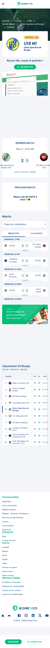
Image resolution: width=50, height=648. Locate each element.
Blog (4, 536)
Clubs (29, 21)
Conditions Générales (11, 582)
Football (18, 21)
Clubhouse (6, 530)
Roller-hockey (8, 575)
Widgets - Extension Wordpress (15, 513)
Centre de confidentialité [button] (12, 594)
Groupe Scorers (9, 540)
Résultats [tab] (13, 233)
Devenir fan (26, 67)
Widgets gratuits (9, 509)
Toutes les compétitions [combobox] (15, 224)
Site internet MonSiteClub (13, 517)
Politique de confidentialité (13, 586)
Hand (4, 555)
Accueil (5, 21)
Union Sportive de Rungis (32, 24)
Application (6, 501)
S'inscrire (13, 642)
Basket (5, 551)
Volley (4, 563)
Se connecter (34, 642)
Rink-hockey (7, 571)
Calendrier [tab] (36, 233)
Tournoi (5, 521)
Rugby (5, 559)
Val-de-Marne (8, 24)
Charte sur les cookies (11, 590)
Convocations (8, 526)
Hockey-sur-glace (9, 567)
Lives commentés (9, 505)
